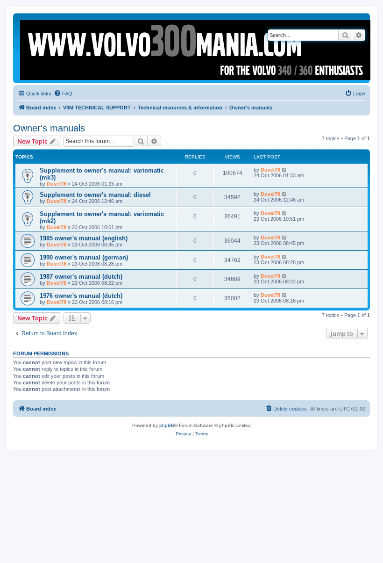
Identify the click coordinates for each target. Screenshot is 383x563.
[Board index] (195, 48)
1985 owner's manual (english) (84, 238)
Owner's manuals (49, 128)
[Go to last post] (285, 170)
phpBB (166, 425)
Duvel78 (56, 184)
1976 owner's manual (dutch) (81, 295)
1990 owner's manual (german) (84, 257)
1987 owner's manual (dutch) (81, 276)
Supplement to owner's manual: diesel (95, 194)
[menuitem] (63, 93)
